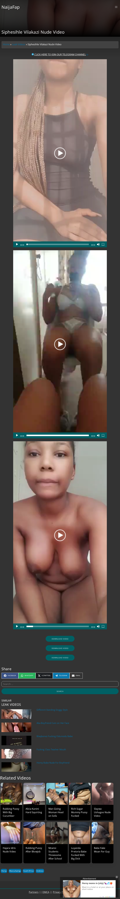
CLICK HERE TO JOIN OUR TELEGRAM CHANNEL (60, 54)
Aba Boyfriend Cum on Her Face (53, 723)
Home (6, 44)
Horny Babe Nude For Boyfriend (53, 762)
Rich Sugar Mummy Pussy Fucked (79, 812)
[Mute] (98, 244)
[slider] (57, 244)
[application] (60, 153)
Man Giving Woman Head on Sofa (56, 812)
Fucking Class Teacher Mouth (51, 749)
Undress (39, 871)
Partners (34, 892)
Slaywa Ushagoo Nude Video (102, 812)
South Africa (28, 871)
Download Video (60, 639)
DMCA (45, 892)
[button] (60, 153)
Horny (3, 871)
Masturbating (14, 871)
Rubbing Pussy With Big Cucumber (11, 812)
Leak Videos (18, 44)
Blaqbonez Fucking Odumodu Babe (55, 736)
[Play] (17, 244)
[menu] (116, 7)
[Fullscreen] (103, 244)
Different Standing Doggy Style (52, 709)
